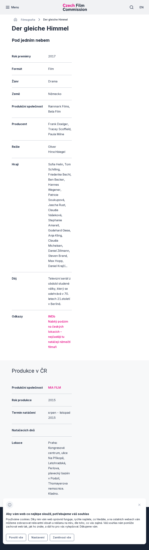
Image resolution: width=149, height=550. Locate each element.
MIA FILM (54, 387)
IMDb (51, 316)
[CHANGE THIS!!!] (15, 19)
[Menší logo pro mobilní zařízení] (75, 10)
